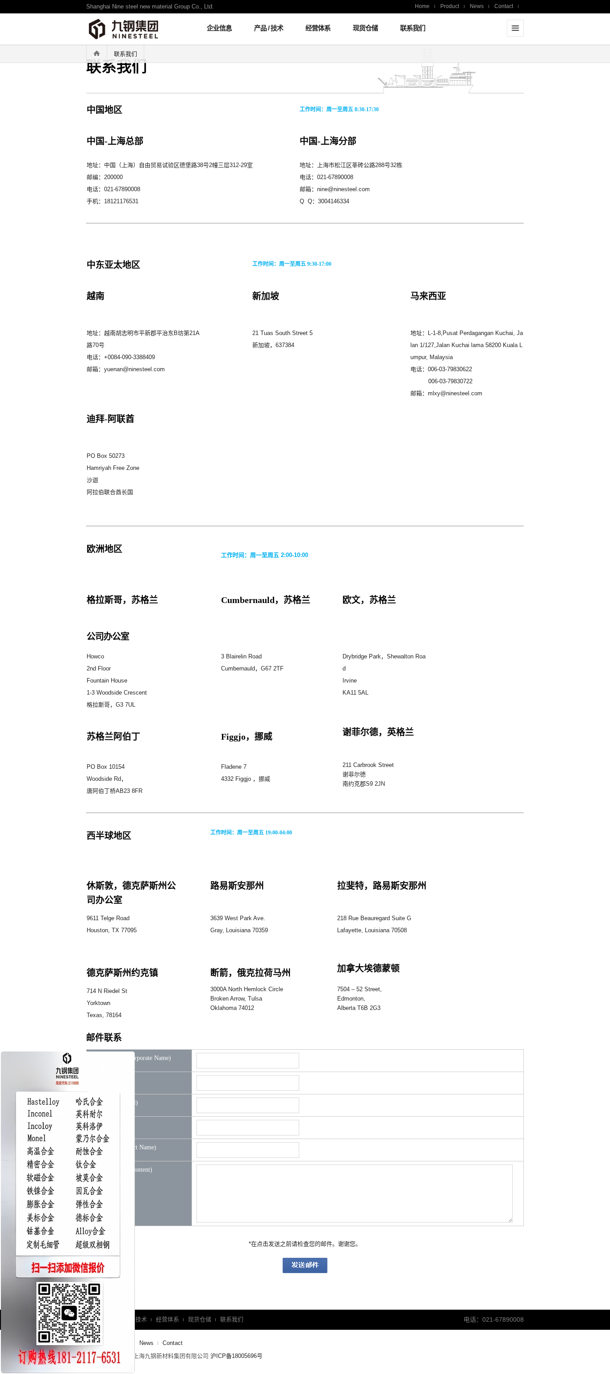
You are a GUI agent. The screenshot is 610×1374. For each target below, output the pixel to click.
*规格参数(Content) (126, 1170)
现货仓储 (365, 28)
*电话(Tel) (114, 1125)
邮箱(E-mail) (119, 1103)
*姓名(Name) (117, 1080)
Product (449, 6)
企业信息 (219, 28)
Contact (503, 6)
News (477, 6)
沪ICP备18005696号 (236, 1356)
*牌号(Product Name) (128, 1147)
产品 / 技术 (268, 28)
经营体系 (317, 28)
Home (422, 6)
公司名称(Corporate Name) (135, 1058)
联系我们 (412, 28)
